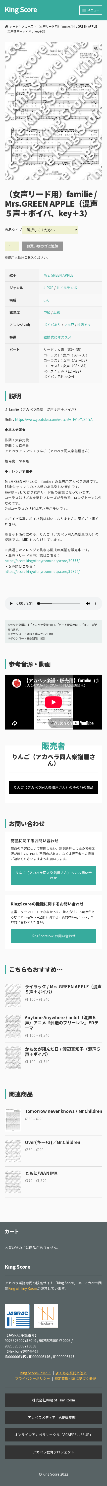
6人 (46, 299)
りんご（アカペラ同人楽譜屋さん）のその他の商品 (53, 787)
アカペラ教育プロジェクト (53, 1451)
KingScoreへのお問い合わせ (54, 935)
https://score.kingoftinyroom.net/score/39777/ (42, 560)
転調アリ (84, 324)
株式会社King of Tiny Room (53, 1399)
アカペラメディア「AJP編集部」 (53, 1417)
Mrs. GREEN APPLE (58, 275)
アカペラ (28, 26)
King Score (21, 9)
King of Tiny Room (22, 1288)
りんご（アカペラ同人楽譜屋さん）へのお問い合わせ (53, 875)
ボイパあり (52, 324)
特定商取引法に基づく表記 (75, 1378)
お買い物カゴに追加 (42, 246)
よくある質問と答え (71, 1372)
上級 (56, 312)
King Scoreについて (35, 1372)
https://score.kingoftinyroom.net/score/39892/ (42, 571)
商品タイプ (13, 229)
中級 (47, 312)
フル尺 (69, 324)
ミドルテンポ (66, 287)
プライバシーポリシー (32, 1378)
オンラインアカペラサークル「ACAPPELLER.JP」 (53, 1434)
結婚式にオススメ (57, 337)
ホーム (13, 26)
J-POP (49, 287)
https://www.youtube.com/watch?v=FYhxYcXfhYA (54, 419)
